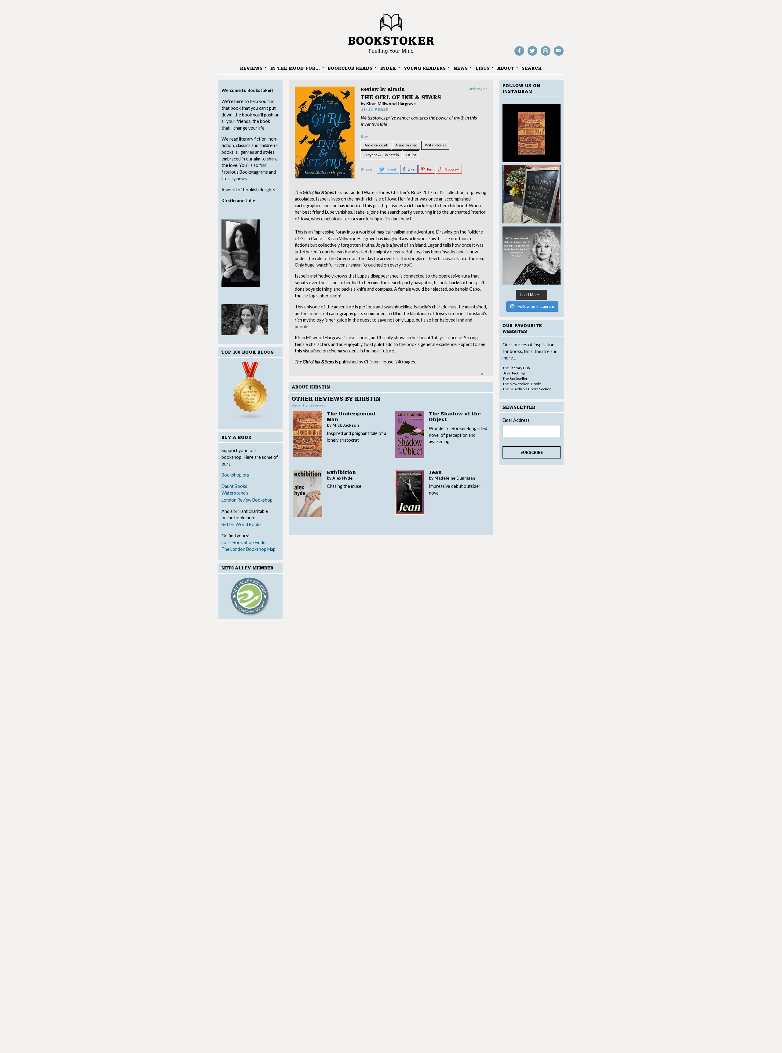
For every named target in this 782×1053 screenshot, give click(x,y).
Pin (429, 169)
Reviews (251, 68)
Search (532, 68)
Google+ (452, 169)
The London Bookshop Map (248, 549)
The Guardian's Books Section (526, 389)
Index (388, 68)
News (461, 68)
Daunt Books (234, 486)
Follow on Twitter (532, 55)
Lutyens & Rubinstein (381, 155)
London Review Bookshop (246, 500)
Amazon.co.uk (376, 145)
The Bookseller (515, 378)
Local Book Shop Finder (244, 542)
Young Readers (425, 68)
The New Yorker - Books (522, 383)
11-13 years (374, 109)
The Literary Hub (516, 368)
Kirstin (396, 89)
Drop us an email (559, 55)
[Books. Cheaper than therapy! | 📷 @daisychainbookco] (531, 194)
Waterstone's (234, 492)
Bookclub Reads (350, 68)
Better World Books (241, 524)
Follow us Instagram (545, 55)
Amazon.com (406, 145)
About (505, 68)
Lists (483, 68)
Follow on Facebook (519, 55)
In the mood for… (295, 68)
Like (411, 169)
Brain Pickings (513, 373)
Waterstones (435, 145)
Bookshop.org (235, 474)
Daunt (411, 155)
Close (482, 374)
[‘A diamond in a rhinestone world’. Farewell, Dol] (531, 255)
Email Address (516, 420)
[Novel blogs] (250, 392)
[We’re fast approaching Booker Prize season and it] (531, 133)
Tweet (391, 169)
